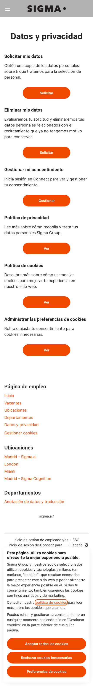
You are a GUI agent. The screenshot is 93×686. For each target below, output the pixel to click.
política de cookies (51, 602)
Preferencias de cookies (46, 671)
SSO (75, 540)
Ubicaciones (15, 410)
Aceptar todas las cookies (46, 644)
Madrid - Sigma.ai (20, 456)
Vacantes (12, 403)
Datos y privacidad (21, 424)
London (11, 464)
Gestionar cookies (20, 433)
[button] (46, 350)
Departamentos (18, 417)
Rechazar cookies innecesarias (46, 657)
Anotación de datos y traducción (34, 501)
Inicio (9, 395)
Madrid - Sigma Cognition (27, 478)
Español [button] (80, 545)
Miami (9, 471)
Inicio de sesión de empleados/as (41, 540)
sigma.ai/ (46, 516)
